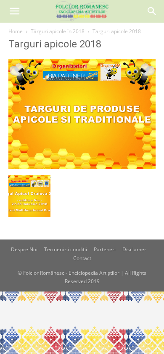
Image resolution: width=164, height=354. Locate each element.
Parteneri (105, 249)
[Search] (152, 11)
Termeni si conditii (65, 249)
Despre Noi (24, 249)
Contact (82, 258)
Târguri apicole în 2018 (58, 31)
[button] (14, 11)
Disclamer (134, 249)
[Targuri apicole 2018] (82, 166)
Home (15, 31)
